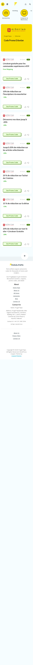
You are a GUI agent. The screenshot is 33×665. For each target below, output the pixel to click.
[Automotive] (6, 13)
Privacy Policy (16, 336)
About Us (16, 290)
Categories (16, 296)
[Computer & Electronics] (24, 13)
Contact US (16, 301)
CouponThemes (16, 356)
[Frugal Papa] (15, 4)
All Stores (16, 293)
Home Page (16, 288)
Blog (16, 299)
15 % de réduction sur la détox (16, 203)
